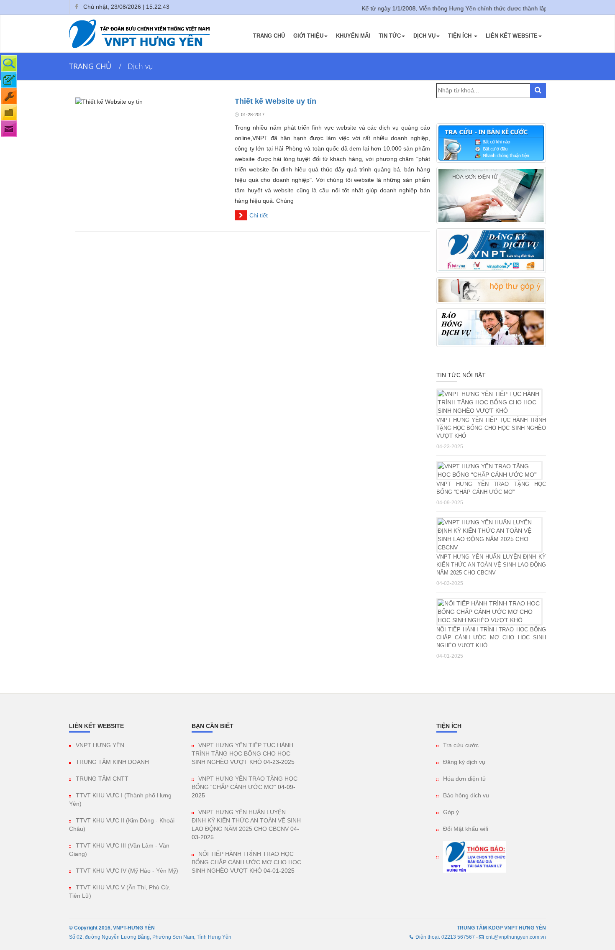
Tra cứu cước (461, 745)
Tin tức (390, 36)
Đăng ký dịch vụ (464, 761)
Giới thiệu (308, 36)
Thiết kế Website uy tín (275, 101)
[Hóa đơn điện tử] (9, 112)
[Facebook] (76, 7)
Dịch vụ (424, 36)
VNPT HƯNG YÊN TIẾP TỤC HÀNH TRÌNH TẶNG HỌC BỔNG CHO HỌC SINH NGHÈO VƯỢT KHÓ (491, 428)
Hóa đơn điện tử (464, 778)
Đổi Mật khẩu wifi (465, 828)
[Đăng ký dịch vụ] (9, 80)
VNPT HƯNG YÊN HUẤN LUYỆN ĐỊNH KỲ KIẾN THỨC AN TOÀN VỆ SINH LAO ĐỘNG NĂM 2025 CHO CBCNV (491, 565)
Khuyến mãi (353, 36)
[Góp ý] (9, 128)
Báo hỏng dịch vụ (466, 795)
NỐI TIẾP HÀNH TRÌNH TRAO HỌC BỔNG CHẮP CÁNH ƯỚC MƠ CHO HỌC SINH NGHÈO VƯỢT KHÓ (491, 637)
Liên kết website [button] (512, 36)
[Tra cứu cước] (9, 63)
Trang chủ (269, 36)
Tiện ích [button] (460, 36)
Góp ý (451, 812)
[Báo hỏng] (9, 96)
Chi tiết (258, 215)
